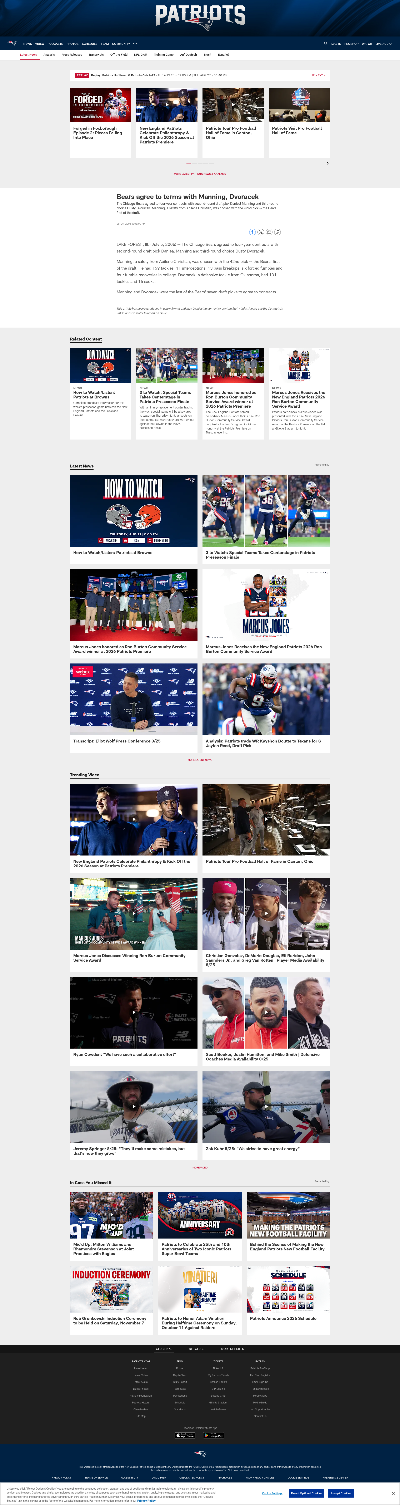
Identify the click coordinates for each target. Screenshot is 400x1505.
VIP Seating (218, 1388)
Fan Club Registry (260, 1375)
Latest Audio (141, 1381)
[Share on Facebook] (252, 234)
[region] (200, 1493)
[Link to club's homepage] (12, 43)
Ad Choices (225, 1477)
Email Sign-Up (260, 1381)
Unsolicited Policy (191, 1477)
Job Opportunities (260, 1409)
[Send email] (269, 234)
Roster (180, 1368)
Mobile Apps (260, 1395)
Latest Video (141, 1375)
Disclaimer (159, 1477)
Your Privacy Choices (259, 1477)
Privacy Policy (61, 1477)
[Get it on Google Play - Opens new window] (214, 1437)
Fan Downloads (260, 1388)
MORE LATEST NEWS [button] (200, 759)
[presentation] (328, 164)
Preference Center (335, 1477)
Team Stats (180, 1388)
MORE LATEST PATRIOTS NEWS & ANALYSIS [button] (200, 173)
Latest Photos (141, 1388)
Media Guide (260, 1402)
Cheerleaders (141, 1409)
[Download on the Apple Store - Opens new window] (185, 1436)
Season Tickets (218, 1381)
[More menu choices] (135, 43)
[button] (189, 163)
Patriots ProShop (260, 1368)
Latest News (141, 1368)
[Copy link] (277, 232)
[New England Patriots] (200, 1455)
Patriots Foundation (141, 1395)
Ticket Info (218, 1368)
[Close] (393, 1493)
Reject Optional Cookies (306, 1493)
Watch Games (218, 1409)
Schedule (180, 1402)
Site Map (141, 1416)
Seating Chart (218, 1395)
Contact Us (260, 1416)
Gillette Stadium (218, 1402)
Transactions (180, 1395)
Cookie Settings (298, 1477)
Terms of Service (96, 1477)
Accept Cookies (341, 1493)
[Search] (326, 43)
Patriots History (140, 1402)
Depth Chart (180, 1375)
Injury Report (180, 1381)
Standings (180, 1409)
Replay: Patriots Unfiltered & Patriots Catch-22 (123, 75)
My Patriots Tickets (218, 1375)
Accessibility (130, 1477)
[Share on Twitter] (261, 234)
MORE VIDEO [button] (200, 1167)
